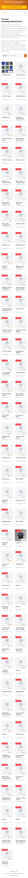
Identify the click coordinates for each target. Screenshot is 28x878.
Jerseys (4, 55)
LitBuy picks (7, 873)
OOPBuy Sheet (14, 875)
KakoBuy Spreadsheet (17, 873)
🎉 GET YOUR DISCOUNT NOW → (14, 7)
